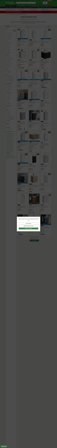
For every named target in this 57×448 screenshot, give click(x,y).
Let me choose (28, 223)
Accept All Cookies (28, 228)
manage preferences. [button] (28, 219)
